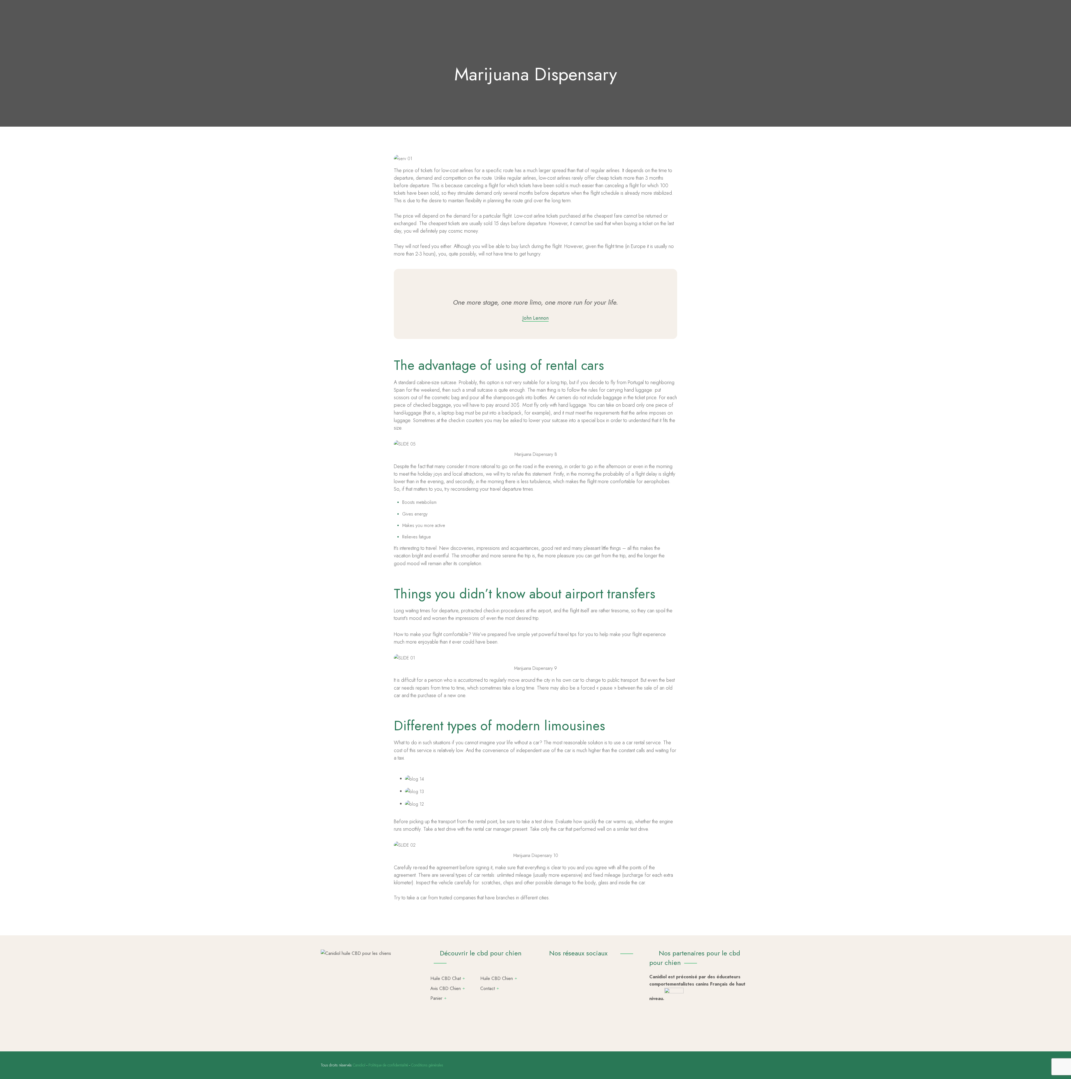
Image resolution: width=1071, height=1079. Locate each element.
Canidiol (359, 1065)
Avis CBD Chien (445, 988)
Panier (436, 998)
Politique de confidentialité (388, 1065)
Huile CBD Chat (445, 978)
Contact (487, 988)
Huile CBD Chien (496, 978)
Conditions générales (427, 1065)
